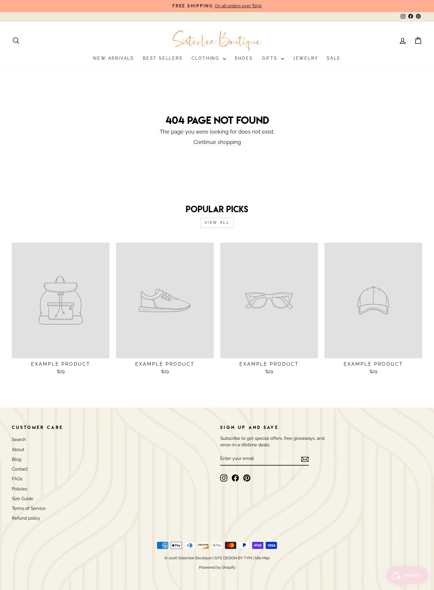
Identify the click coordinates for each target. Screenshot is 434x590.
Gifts (271, 58)
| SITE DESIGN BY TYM (232, 558)
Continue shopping (217, 142)
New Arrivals (113, 58)
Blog (16, 459)
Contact (20, 469)
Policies (19, 489)
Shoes (244, 58)
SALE (333, 58)
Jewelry (305, 58)
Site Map (262, 558)
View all (217, 223)
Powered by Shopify (217, 567)
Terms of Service (29, 508)
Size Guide (22, 498)
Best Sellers (163, 58)
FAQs (17, 479)
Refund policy (26, 518)
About (18, 449)
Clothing (206, 58)
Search (19, 439)
